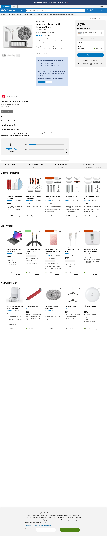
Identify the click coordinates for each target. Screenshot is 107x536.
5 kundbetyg (48, 35)
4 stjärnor (24, 144)
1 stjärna (24, 152)
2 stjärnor (24, 149)
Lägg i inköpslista (96, 18)
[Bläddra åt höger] (104, 199)
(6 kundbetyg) (57, 200)
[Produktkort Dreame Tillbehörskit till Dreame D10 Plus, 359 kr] (73, 184)
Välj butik (18, 216)
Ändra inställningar (28, 529)
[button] (4, 56)
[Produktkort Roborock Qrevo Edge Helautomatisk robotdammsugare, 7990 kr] (14, 294)
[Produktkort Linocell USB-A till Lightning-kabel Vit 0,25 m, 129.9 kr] (73, 237)
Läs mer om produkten (42, 53)
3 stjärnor (24, 147)
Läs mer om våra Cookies (31, 525)
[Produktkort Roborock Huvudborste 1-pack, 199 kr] (34, 294)
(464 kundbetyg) (37, 200)
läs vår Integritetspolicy (44, 525)
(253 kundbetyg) (18, 253)
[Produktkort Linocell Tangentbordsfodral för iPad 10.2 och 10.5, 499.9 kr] (14, 237)
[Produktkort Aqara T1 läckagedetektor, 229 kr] (92, 294)
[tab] (6, 6)
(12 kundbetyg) (57, 310)
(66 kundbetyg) (18, 200)
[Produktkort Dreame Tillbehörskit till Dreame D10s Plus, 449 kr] (92, 184)
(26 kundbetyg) (95, 309)
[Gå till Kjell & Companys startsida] (8, 10)
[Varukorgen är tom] (105, 10)
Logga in (49, 82)
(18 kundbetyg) (18, 310)
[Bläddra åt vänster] (3, 199)
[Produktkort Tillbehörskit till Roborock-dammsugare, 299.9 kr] (14, 184)
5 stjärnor (24, 141)
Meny (22, 10)
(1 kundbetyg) (57, 255)
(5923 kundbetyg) (69, 255)
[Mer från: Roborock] (10, 97)
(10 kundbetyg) (37, 309)
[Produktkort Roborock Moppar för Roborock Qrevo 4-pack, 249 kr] (53, 294)
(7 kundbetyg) (76, 309)
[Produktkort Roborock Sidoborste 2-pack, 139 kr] (73, 294)
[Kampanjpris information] (54, 204)
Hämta (92, 55)
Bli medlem (41, 82)
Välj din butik (81, 48)
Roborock (43, 29)
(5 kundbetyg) (76, 200)
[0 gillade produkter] (101, 10)
